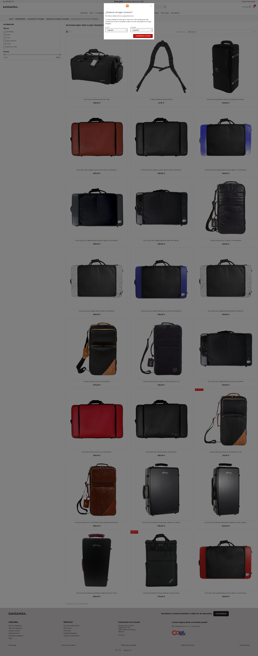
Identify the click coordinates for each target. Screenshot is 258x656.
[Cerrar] (151, 6)
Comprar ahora (143, 36)
